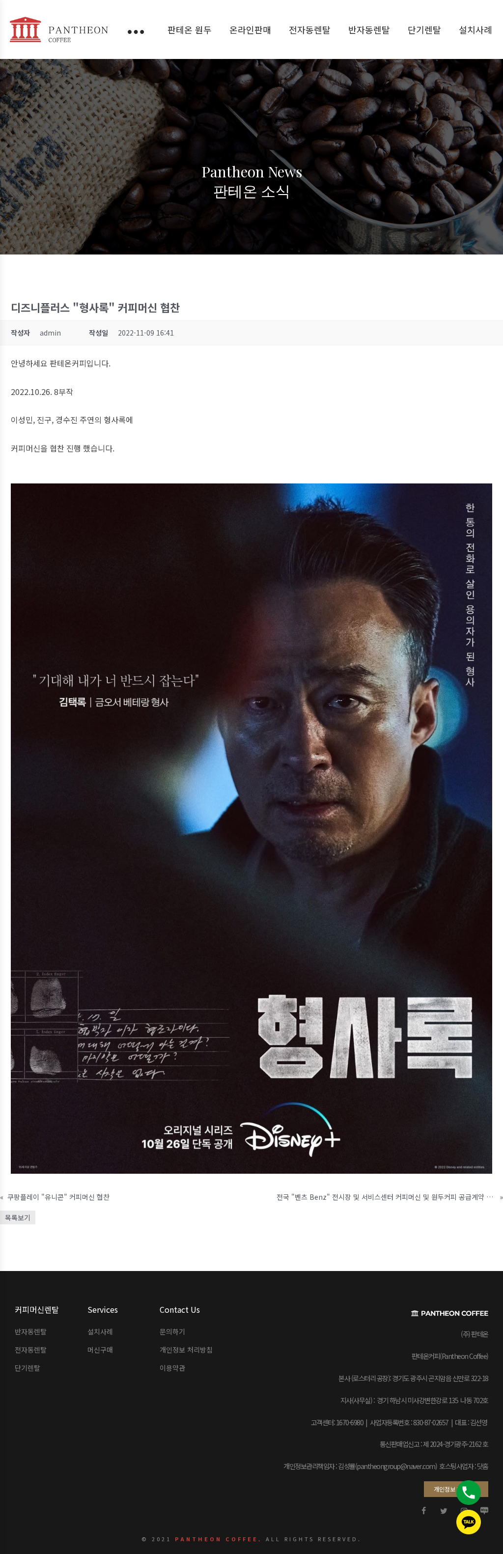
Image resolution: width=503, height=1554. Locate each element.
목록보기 (17, 1217)
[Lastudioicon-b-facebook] (424, 1511)
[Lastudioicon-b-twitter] (444, 1511)
